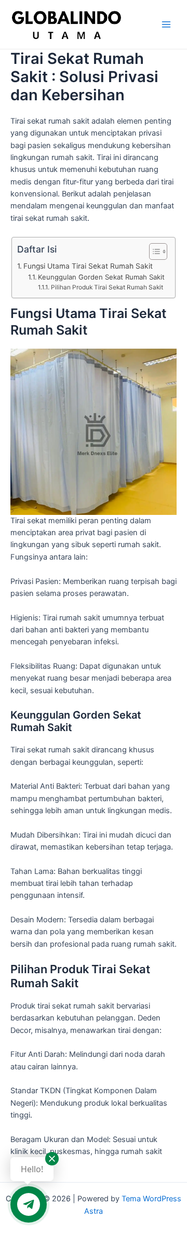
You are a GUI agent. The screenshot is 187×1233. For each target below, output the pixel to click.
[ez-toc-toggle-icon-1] (153, 251)
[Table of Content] (158, 251)
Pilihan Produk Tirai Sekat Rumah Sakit (107, 287)
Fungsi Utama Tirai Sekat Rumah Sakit (88, 266)
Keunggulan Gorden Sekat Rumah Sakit (101, 277)
